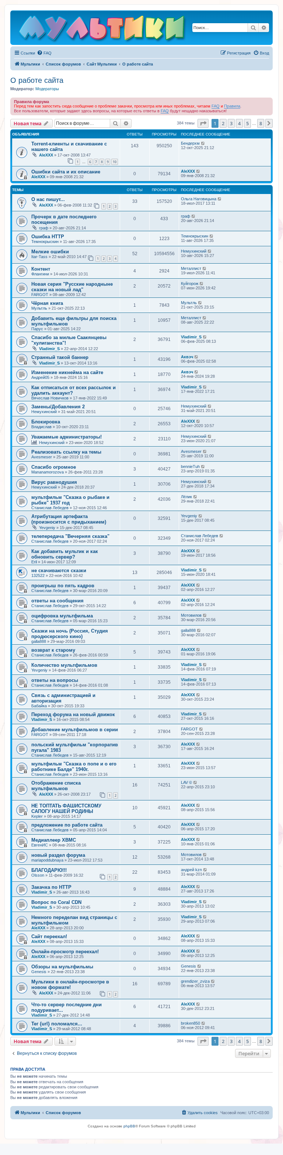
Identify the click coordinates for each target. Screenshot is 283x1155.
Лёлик (186, 496)
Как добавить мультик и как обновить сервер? (64, 554)
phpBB (129, 1126)
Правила (232, 106)
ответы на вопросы (54, 680)
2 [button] (223, 123)
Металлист (191, 268)
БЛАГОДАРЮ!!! (49, 870)
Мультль (39, 308)
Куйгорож (189, 283)
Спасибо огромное (53, 467)
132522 (38, 575)
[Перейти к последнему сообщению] (203, 143)
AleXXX (46, 155)
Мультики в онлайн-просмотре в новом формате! (70, 984)
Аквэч (187, 357)
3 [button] (231, 123)
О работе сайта (36, 80)
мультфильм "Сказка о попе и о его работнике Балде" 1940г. (73, 766)
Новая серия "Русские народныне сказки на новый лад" (72, 286)
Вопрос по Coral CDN (56, 902)
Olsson (37, 875)
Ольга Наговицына (198, 199)
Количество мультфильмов (64, 665)
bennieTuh (190, 466)
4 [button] (239, 123)
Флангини (40, 274)
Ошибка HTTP (47, 236)
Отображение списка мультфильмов (56, 785)
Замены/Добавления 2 (58, 406)
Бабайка (39, 706)
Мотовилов (191, 615)
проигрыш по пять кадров (62, 585)
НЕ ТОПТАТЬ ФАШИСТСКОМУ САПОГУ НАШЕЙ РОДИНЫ (66, 808)
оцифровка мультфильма (62, 616)
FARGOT (39, 294)
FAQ (216, 106)
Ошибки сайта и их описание (65, 172)
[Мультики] (103, 29)
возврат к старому (53, 650)
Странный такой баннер (59, 357)
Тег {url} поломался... (56, 1024)
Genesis (38, 971)
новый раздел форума (58, 855)
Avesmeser (41, 457)
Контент (40, 269)
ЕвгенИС (39, 845)
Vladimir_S (49, 348)
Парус (37, 329)
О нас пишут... (48, 199)
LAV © (186, 782)
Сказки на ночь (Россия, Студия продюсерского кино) (69, 633)
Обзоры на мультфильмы (62, 966)
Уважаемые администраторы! (66, 437)
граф (43, 228)
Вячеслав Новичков (50, 398)
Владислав (41, 427)
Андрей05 (40, 377)
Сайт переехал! (49, 936)
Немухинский (193, 251)
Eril (34, 562)
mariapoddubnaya (47, 860)
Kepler (37, 816)
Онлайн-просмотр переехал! (65, 951)
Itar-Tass (39, 256)
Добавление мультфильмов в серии (74, 729)
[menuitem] (44, 53)
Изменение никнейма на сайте (67, 372)
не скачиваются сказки (58, 570)
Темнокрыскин (45, 241)
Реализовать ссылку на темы (66, 452)
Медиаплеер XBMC (53, 840)
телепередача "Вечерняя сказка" (70, 536)
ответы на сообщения (57, 600)
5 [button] (247, 123)
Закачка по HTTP (51, 887)
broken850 (190, 1023)
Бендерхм (190, 143)
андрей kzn (191, 869)
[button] (203, 123)
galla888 (38, 641)
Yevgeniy (47, 527)
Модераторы (47, 89)
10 (114, 161)
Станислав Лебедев (50, 508)
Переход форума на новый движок (73, 714)
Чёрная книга (47, 303)
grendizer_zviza (195, 981)
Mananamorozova (47, 472)
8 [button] (260, 123)
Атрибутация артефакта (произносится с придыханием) (68, 519)
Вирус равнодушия (54, 482)
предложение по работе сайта (66, 825)
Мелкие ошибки (50, 251)
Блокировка (45, 422)
